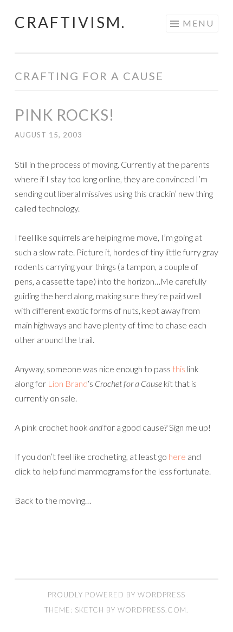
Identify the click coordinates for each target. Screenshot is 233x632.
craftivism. (70, 22)
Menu (198, 23)
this (178, 369)
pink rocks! (64, 115)
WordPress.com (152, 609)
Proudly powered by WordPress (116, 594)
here (177, 456)
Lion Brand (68, 383)
